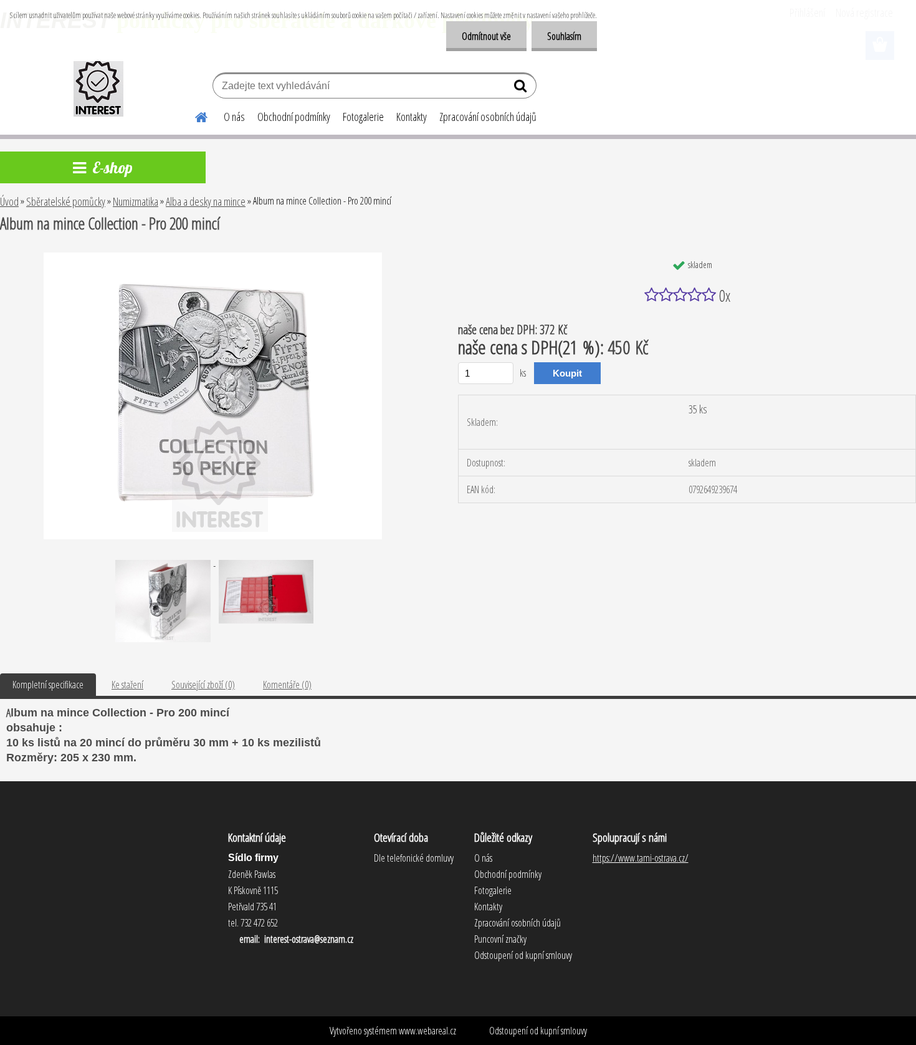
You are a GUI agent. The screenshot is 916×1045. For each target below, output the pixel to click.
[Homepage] (194, 115)
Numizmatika (135, 201)
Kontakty (411, 116)
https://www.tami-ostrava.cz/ (641, 858)
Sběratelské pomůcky (65, 201)
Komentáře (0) (287, 684)
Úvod (9, 201)
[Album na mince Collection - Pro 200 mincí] (213, 257)
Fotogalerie (363, 116)
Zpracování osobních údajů (488, 116)
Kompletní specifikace (47, 684)
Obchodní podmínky (293, 116)
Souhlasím (564, 36)
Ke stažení (127, 684)
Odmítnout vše (486, 36)
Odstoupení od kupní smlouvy (538, 1031)
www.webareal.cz (427, 1031)
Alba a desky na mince (206, 201)
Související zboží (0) (203, 684)
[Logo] (98, 87)
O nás (234, 116)
